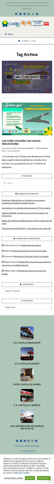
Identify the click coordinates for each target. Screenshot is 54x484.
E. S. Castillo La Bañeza (27, 405)
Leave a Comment (13, 151)
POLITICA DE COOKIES (29, 3)
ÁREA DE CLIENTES (32, 6)
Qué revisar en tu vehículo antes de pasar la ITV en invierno (26, 208)
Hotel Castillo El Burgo (27, 384)
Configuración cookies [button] (13, 478)
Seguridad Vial (23, 148)
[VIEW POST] (27, 119)
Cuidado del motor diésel (31, 245)
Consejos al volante (10, 148)
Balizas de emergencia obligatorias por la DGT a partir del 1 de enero (27, 222)
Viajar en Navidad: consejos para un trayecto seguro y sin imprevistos (25, 214)
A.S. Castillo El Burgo (27, 363)
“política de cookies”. (21, 473)
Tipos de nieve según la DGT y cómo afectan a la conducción (26, 228)
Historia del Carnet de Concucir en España (29, 251)
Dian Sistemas (30, 451)
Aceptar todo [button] (44, 478)
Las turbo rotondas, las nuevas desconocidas (21, 142)
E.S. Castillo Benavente (27, 343)
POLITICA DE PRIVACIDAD (16, 6)
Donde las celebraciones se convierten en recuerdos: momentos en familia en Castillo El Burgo (23, 201)
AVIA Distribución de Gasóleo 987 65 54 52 (27, 427)
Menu (10, 34)
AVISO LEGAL (43, 3)
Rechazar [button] (29, 478)
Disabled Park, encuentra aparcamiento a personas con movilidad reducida (26, 263)
